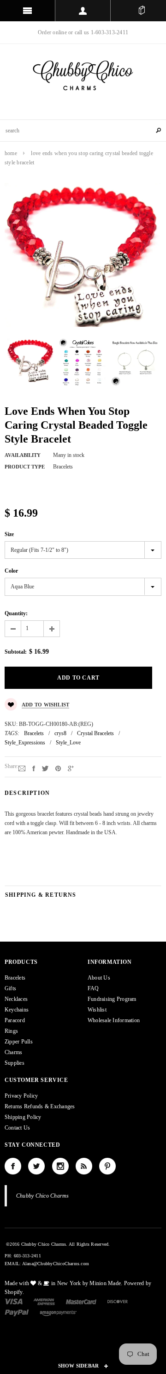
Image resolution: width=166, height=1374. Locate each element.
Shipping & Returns (41, 895)
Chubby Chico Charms (42, 1196)
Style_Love (68, 742)
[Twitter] (45, 768)
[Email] (21, 768)
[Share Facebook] (33, 768)
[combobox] (83, 130)
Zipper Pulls (19, 1041)
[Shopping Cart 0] (142, 10)
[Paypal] (17, 1312)
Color (11, 571)
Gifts (10, 988)
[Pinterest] (58, 768)
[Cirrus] (58, 1312)
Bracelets (34, 733)
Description (27, 793)
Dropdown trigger (83, 10)
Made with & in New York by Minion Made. (63, 1283)
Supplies (14, 1063)
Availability (23, 455)
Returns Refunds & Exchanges (40, 1106)
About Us (99, 977)
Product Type (25, 466)
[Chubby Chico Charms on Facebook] (13, 1166)
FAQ (93, 988)
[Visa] (14, 1301)
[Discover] (118, 1301)
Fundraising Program (112, 999)
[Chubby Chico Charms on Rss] (84, 1166)
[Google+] (71, 768)
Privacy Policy (21, 1096)
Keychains (17, 1009)
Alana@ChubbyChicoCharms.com (55, 1263)
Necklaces (16, 999)
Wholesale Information (114, 1020)
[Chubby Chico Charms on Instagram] (60, 1166)
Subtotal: (16, 652)
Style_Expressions (25, 742)
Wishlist (97, 1009)
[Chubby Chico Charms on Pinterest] (107, 1166)
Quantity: (16, 613)
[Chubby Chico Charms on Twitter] (36, 1166)
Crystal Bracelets (95, 733)
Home (11, 153)
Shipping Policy (23, 1117)
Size (9, 534)
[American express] (44, 1301)
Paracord (15, 1020)
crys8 (60, 733)
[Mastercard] (81, 1301)
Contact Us (17, 1127)
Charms (13, 1052)
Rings (11, 1031)
